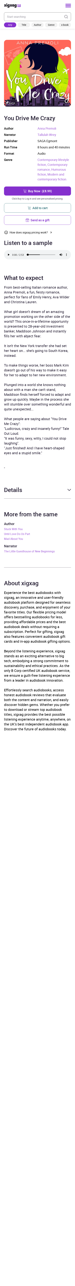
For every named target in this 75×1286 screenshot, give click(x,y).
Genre (51, 24)
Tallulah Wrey (47, 135)
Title (24, 24)
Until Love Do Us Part (17, 534)
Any (10, 24)
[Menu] (68, 5)
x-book (65, 24)
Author (37, 24)
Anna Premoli (47, 128)
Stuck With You (13, 529)
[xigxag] (12, 5)
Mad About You (13, 539)
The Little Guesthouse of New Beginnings (29, 551)
